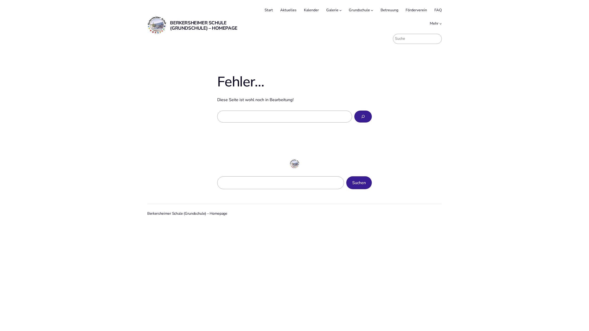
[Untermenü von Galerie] (340, 10)
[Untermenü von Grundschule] (372, 10)
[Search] (363, 117)
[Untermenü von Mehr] (440, 24)
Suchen (359, 182)
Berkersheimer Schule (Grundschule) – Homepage (203, 25)
